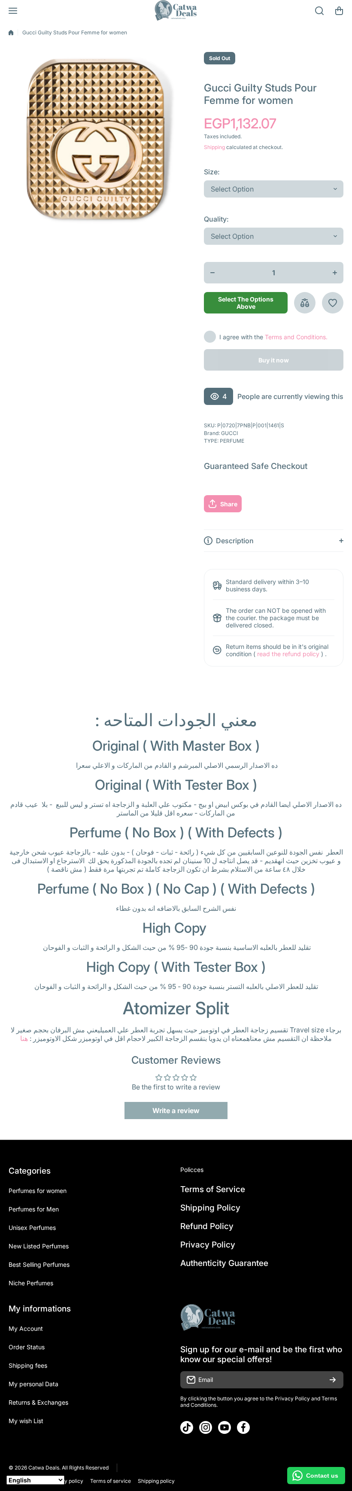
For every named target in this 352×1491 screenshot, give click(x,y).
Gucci (229, 433)
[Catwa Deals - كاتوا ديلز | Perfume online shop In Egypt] (176, 10)
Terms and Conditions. (296, 337)
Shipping (214, 147)
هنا (24, 1038)
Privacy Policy (292, 1398)
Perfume (232, 441)
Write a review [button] (176, 1110)
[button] (339, 10)
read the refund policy (288, 653)
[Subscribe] (332, 1379)
